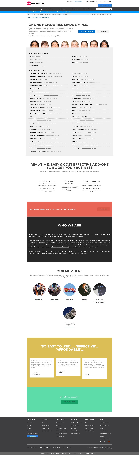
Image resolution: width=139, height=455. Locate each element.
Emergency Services (35, 123)
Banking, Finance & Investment (38, 85)
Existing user (102, 31)
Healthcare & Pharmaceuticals (38, 141)
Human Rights (34, 145)
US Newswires (45, 428)
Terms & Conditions (32, 447)
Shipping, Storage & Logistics (80, 117)
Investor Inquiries (104, 430)
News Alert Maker (75, 433)
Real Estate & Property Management (82, 104)
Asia (31, 59)
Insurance (33, 148)
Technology (75, 126)
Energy (32, 126)
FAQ (86, 422)
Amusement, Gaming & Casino (38, 76)
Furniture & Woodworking (37, 135)
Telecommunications (78, 129)
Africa (32, 56)
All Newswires (45, 422)
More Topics (51, 73)
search (36, 56)
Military (74, 85)
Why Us (29, 425)
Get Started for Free (87, 31)
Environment (33, 129)
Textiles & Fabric (76, 132)
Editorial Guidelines (90, 425)
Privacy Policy (57, 447)
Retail (73, 110)
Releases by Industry (61, 428)
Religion (74, 107)
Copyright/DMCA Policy (45, 447)
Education (33, 117)
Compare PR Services (32, 433)
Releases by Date (60, 436)
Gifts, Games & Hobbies (36, 138)
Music (73, 95)
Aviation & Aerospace (36, 82)
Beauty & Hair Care (35, 88)
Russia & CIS (75, 62)
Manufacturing (76, 79)
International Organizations (38, 151)
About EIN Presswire (105, 422)
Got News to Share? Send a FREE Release (38, 17)
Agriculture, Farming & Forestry (39, 73)
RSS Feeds (73, 428)
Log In (110, 1)
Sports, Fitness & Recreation (80, 123)
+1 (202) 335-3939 (77, 1)
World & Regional (76, 148)
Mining (74, 88)
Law (73, 76)
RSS (100, 14)
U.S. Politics (75, 141)
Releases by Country (61, 430)
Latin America (34, 65)
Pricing (92, 1)
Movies (74, 92)
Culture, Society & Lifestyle (37, 113)
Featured (58, 425)
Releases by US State (61, 433)
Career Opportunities (105, 433)
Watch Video (103, 209)
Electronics (33, 120)
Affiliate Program (75, 425)
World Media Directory (93, 14)
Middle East (75, 56)
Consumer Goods (35, 110)
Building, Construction (36, 95)
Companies (33, 104)
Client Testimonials (90, 430)
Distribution (30, 430)
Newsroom (102, 428)
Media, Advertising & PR (78, 82)
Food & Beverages (35, 132)
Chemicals (33, 101)
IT (72, 73)
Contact (104, 1)
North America (76, 59)
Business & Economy (36, 98)
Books (32, 92)
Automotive (33, 79)
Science (74, 113)
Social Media (75, 120)
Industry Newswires (46, 430)
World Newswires (46, 425)
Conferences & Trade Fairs (37, 107)
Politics (74, 101)
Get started (68, 12)
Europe (32, 62)
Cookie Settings (67, 447)
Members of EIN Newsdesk (60, 247)
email (41, 56)
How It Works (30, 422)
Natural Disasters (76, 98)
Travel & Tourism (76, 138)
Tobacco (74, 135)
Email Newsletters (107, 14)
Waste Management (77, 145)
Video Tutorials (89, 428)
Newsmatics (97, 447)
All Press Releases (60, 422)
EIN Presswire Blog (104, 425)
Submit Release (105, 5)
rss (39, 56)
